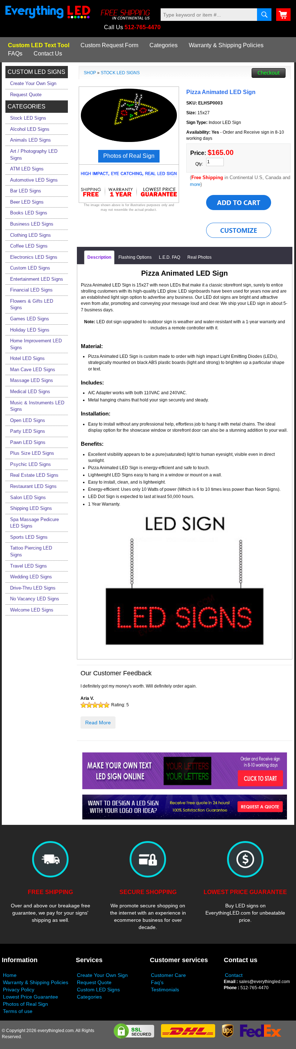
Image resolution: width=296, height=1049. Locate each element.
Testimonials (165, 989)
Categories (163, 45)
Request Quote (94, 982)
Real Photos (199, 257)
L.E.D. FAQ (169, 257)
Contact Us (48, 53)
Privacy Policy (18, 989)
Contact (234, 975)
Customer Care (168, 975)
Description (99, 257)
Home (10, 975)
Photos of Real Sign (25, 1004)
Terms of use (17, 1011)
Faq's (157, 982)
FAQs (15, 53)
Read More (98, 722)
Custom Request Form (109, 45)
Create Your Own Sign (102, 975)
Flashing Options (135, 257)
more (195, 184)
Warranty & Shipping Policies (226, 45)
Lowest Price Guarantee (30, 997)
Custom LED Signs (98, 989)
